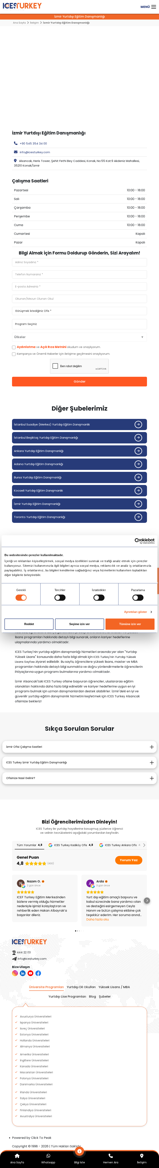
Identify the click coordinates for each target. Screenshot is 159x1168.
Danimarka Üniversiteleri (36, 1084)
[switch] (60, 598)
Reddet (29, 624)
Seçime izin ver (79, 624)
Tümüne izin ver (130, 624)
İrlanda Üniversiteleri (33, 1092)
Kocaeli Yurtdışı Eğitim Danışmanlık (38, 490)
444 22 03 (24, 952)
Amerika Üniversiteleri (34, 1054)
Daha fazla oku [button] (97, 919)
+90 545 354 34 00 (33, 143)
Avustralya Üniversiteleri (36, 1116)
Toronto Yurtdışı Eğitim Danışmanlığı (39, 517)
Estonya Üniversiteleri (34, 1034)
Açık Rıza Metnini (53, 347)
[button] (12, 900)
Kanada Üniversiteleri (34, 1066)
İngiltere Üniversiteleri (34, 1060)
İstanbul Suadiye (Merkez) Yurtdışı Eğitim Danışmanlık (52, 424)
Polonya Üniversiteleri (34, 1078)
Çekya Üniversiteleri (33, 1104)
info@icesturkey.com (35, 152)
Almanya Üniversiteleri (35, 1046)
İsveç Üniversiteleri (32, 1028)
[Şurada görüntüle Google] (21, 883)
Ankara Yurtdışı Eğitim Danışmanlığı (38, 451)
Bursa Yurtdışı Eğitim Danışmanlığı (37, 477)
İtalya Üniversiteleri (32, 1098)
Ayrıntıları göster (135, 611)
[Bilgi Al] (79, 1153)
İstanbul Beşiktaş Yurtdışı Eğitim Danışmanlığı (46, 438)
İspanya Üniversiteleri (34, 1022)
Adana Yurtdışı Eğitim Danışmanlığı (38, 464)
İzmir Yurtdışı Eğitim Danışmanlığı (37, 504)
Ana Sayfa (19, 23)
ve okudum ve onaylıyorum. (59, 347)
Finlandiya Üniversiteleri (35, 1110)
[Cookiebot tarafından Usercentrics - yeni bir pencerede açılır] (138, 541)
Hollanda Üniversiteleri (34, 1040)
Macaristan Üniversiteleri (36, 1072)
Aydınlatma (26, 347)
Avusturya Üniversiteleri (35, 1016)
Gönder (80, 381)
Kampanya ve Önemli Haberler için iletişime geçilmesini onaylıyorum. (63, 354)
